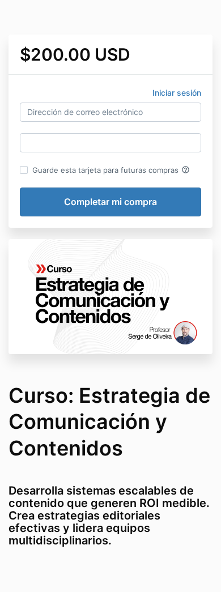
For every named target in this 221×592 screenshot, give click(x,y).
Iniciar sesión (176, 92)
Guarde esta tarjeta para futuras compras (111, 169)
